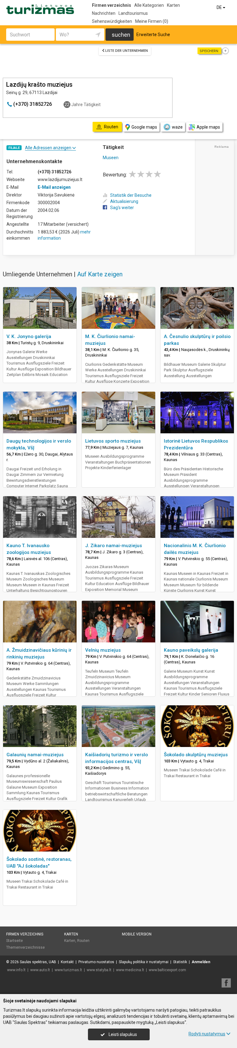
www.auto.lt (40, 970)
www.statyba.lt (99, 970)
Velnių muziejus (103, 650)
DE (220, 7)
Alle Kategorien (149, 5)
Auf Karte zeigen (100, 274)
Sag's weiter (122, 207)
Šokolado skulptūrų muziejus (196, 754)
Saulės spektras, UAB (38, 962)
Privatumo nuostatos (96, 962)
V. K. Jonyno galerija (28, 336)
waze (177, 127)
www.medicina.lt (130, 970)
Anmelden (201, 962)
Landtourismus (133, 13)
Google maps (144, 127)
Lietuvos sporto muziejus (113, 441)
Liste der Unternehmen (126, 51)
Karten (173, 5)
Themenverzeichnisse (25, 947)
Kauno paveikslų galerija (191, 650)
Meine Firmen (151, 21)
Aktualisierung (124, 201)
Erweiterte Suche (153, 34)
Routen (83, 941)
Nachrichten (103, 13)
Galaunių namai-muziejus (35, 754)
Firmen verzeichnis (111, 5)
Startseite (14, 941)
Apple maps (208, 127)
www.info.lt (16, 970)
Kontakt (67, 962)
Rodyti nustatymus (207, 1033)
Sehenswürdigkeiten (112, 21)
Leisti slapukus (122, 1034)
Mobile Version (137, 934)
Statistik (180, 962)
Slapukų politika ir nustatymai (143, 962)
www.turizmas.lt (68, 970)
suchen (121, 34)
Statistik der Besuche (131, 195)
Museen (110, 157)
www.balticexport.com (167, 970)
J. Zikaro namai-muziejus (113, 545)
